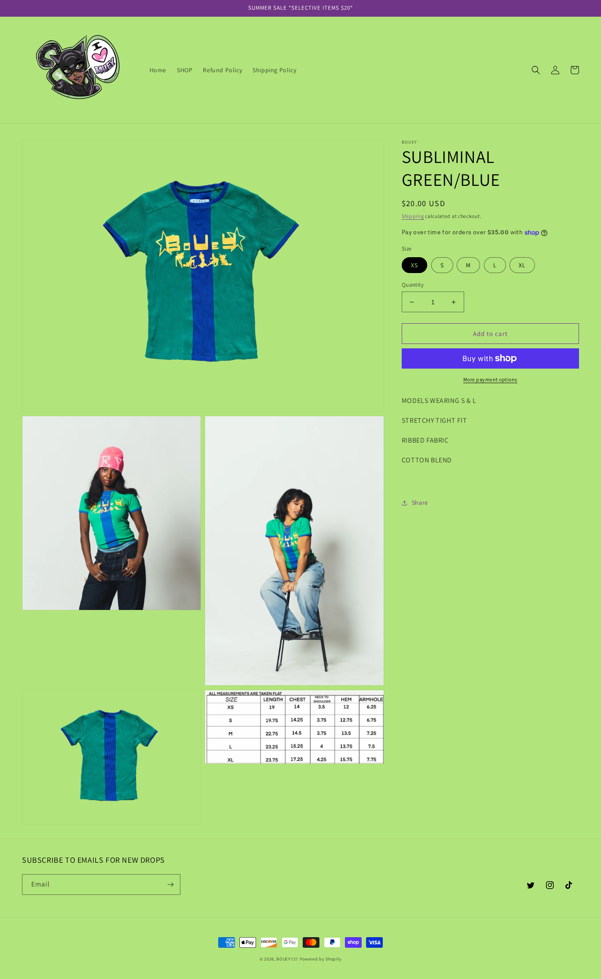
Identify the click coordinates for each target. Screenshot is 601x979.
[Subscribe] (170, 884)
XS (414, 265)
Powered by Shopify (321, 959)
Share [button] (420, 502)
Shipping (413, 216)
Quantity (413, 284)
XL (522, 265)
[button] (536, 70)
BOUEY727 (287, 959)
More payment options (490, 379)
